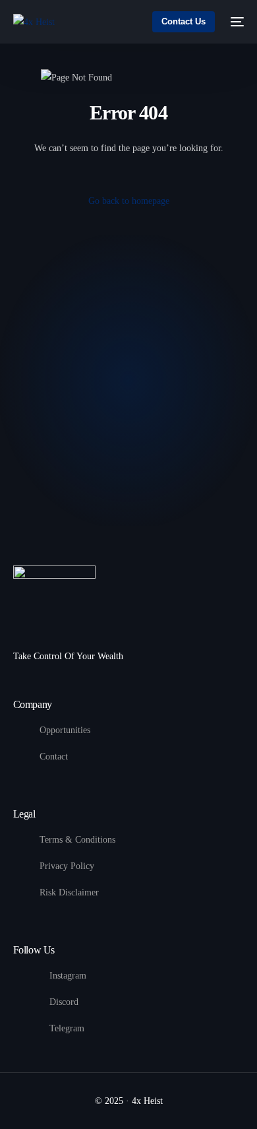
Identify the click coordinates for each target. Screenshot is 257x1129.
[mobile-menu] (236, 22)
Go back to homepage (128, 201)
